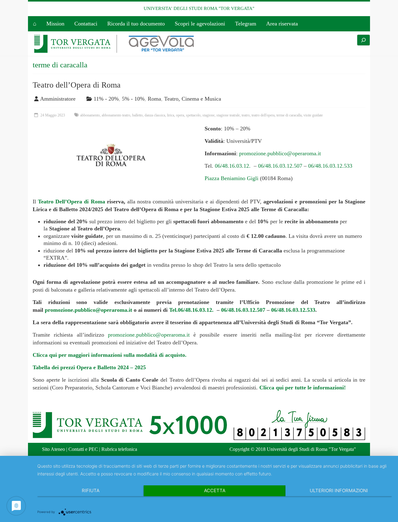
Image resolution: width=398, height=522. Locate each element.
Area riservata (282, 23)
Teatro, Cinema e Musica (192, 99)
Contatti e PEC (83, 449)
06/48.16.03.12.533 (330, 166)
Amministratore (58, 99)
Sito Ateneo (53, 449)
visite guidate (313, 115)
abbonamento (90, 115)
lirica (170, 115)
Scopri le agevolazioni (200, 23)
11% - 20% (106, 99)
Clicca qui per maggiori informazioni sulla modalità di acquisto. (110, 355)
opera (180, 115)
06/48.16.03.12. (233, 166)
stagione (208, 115)
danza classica (155, 115)
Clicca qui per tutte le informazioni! (302, 387)
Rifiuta (91, 490)
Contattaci (85, 23)
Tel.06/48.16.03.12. (192, 310)
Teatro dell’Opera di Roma (77, 84)
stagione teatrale (228, 115)
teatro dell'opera (263, 115)
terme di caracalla (289, 115)
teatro (246, 115)
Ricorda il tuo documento (136, 23)
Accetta (214, 490)
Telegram (245, 23)
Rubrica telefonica (119, 449)
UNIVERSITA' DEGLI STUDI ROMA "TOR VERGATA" (199, 8)
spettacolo (193, 115)
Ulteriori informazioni (339, 490)
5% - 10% (133, 99)
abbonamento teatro (116, 115)
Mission (55, 23)
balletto (137, 115)
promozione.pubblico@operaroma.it (280, 153)
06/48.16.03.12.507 (280, 166)
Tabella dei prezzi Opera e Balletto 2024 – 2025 (89, 367)
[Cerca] (363, 40)
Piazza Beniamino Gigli (231, 178)
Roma (154, 99)
